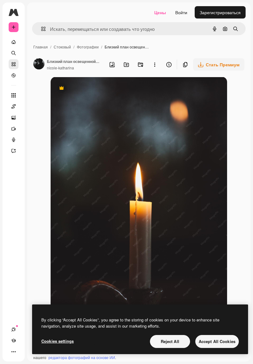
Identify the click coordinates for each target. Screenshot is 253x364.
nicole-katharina (60, 67)
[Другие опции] (154, 64)
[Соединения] (14, 329)
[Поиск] (14, 53)
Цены (160, 12)
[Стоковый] (14, 64)
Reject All (170, 341)
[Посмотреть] (14, 75)
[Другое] (14, 352)
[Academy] (14, 340)
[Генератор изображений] (14, 117)
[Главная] (14, 42)
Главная (40, 46)
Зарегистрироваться (220, 12)
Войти (181, 12)
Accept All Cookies (217, 341)
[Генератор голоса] (14, 140)
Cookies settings (57, 341)
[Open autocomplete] (40, 29)
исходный (91, 88)
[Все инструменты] (14, 95)
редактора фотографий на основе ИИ (81, 357)
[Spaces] (14, 106)
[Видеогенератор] (14, 129)
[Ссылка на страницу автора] (38, 64)
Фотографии (88, 46)
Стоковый (62, 46)
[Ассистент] (14, 151)
